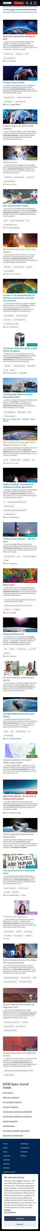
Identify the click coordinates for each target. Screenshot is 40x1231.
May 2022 (33, 79)
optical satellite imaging (17, 221)
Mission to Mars (25, 978)
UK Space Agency (9, 1075)
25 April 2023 (32, 756)
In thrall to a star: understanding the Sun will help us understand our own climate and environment (19, 298)
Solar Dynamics (21, 649)
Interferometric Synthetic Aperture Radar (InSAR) (18, 605)
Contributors (25, 1148)
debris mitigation (19, 177)
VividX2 (6, 560)
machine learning (9, 506)
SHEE (29, 412)
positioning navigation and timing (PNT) (15, 510)
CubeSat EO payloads (19, 366)
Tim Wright (16, 610)
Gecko (6, 370)
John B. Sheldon (14, 463)
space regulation (8, 271)
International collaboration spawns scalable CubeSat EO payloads (20, 349)
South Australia (8, 735)
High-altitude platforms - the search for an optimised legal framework (19, 797)
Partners (24, 1156)
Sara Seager (7, 936)
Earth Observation (16, 460)
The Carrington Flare (19, 320)
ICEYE (5, 221)
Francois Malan (23, 373)
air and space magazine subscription (17, 1111)
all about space (9, 1126)
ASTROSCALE (8, 177)
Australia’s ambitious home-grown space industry (19, 715)
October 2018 (32, 867)
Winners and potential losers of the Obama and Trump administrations (19, 961)
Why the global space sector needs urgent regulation (19, 250)
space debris (30, 177)
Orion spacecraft (20, 1026)
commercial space (18, 267)
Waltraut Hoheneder (9, 416)
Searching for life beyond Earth (15, 916)
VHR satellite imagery (29, 556)
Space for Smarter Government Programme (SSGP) (18, 1071)
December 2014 (31, 581)
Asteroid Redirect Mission (11, 978)
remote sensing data (10, 888)
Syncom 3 (7, 653)
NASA (34, 978)
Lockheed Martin (21, 731)
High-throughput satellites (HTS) (17, 502)
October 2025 (32, 481)
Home (5, 1144)
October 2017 (32, 630)
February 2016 (32, 391)
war (33, 460)
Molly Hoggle (21, 412)
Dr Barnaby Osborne (9, 412)
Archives (6, 1164)
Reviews (6, 1168)
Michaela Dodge (14, 895)
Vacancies (6, 1156)
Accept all (20, 1218)
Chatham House (8, 54)
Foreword (24, 1152)
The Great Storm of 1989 (11, 324)
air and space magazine (12, 1102)
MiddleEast (26, 460)
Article (6, 460)
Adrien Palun (13, 373)
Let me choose (10, 1212)
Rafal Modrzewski (15, 228)
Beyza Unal (13, 61)
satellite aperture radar (10, 225)
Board (5, 1148)
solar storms (7, 320)
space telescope (18, 936)
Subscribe (19, 3)
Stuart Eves (13, 656)
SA (29, 731)
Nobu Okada (13, 184)
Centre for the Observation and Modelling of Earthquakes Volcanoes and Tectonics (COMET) (20, 600)
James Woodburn (14, 517)
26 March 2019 (32, 1049)
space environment (9, 181)
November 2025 (31, 913)
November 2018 (31, 535)
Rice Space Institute (21, 316)
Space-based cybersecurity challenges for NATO (19, 37)
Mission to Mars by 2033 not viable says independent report (18, 1005)
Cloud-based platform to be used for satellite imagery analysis (17, 761)
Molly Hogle (25, 419)
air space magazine (10, 1107)
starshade (28, 936)
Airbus (6, 731)
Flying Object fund (9, 97)
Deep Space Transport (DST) (12, 1022)
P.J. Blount (23, 895)
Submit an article (9, 1172)
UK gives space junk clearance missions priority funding (18, 835)
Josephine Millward (15, 104)
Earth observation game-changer (16, 205)
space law (29, 267)
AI (4, 502)
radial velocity (28, 932)
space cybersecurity (10, 58)
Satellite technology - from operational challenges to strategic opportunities (18, 485)
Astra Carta (7, 267)
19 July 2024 (32, 674)
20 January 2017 (31, 956)
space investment (20, 101)
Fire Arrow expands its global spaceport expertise (18, 678)
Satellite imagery (23, 888)
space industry (8, 101)
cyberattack (19, 54)
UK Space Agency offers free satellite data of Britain (19, 1054)
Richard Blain (13, 563)
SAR (27, 221)
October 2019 (32, 33)
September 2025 (31, 246)
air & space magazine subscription (16, 1130)
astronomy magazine (11, 1097)
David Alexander (8, 316)
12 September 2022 (31, 122)
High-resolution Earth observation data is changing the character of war (19, 443)
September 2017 (31, 710)
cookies (7, 1210)
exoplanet (19, 932)
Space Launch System (10, 982)
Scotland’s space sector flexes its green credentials (18, 127)
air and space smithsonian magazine (17, 1116)
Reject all (20, 1224)
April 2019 (33, 159)
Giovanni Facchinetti (15, 738)
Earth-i (19, 556)
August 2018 (32, 202)
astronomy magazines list (13, 1135)
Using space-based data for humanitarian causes (19, 871)
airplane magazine (10, 1121)
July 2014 (33, 292)
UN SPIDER (16, 892)
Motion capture (9, 584)
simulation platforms (10, 514)
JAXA (12, 731)
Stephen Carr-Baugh (15, 813)
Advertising (24, 1144)
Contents (6, 1160)
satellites (12, 649)
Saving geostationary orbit (13, 634)
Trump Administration (25, 982)
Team (5, 1152)
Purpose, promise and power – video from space (19, 540)
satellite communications (24, 97)
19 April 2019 (32, 1001)
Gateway (25, 1022)
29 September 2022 (31, 831)
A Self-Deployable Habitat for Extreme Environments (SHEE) (17, 395)
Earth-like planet (8, 932)
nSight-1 (13, 370)
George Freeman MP (15, 274)
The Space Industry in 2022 (14, 82)
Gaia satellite (31, 366)
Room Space (8, 1092)
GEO (5, 649)
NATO (26, 54)
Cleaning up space (10, 162)
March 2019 (32, 345)
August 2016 (32, 439)
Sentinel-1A (7, 610)
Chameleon (7, 366)
